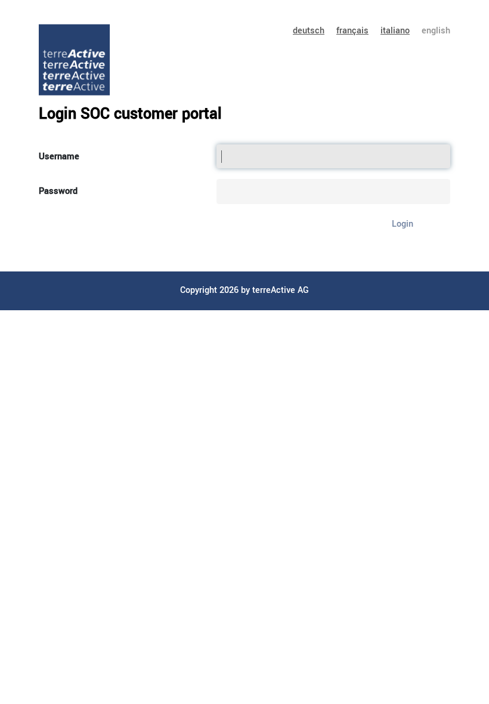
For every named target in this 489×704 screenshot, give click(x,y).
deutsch (308, 30)
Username (59, 156)
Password (58, 191)
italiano (395, 30)
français (352, 30)
